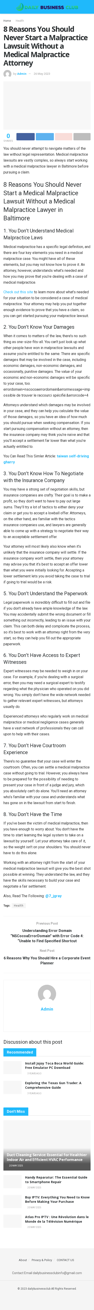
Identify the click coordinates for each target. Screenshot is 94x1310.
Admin (21, 73)
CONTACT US (65, 1260)
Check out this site (18, 292)
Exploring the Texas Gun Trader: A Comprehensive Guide (53, 1085)
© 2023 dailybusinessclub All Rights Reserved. (47, 1288)
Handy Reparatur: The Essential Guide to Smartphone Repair (56, 1179)
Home (7, 20)
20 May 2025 (16, 1165)
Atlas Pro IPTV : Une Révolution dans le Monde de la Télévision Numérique (57, 1219)
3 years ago (34, 1073)
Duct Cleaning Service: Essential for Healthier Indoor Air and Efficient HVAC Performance (47, 1157)
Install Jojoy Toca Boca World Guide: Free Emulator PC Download (54, 1065)
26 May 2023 (42, 73)
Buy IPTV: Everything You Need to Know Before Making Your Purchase (57, 1199)
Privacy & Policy (42, 1260)
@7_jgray (53, 896)
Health (20, 20)
